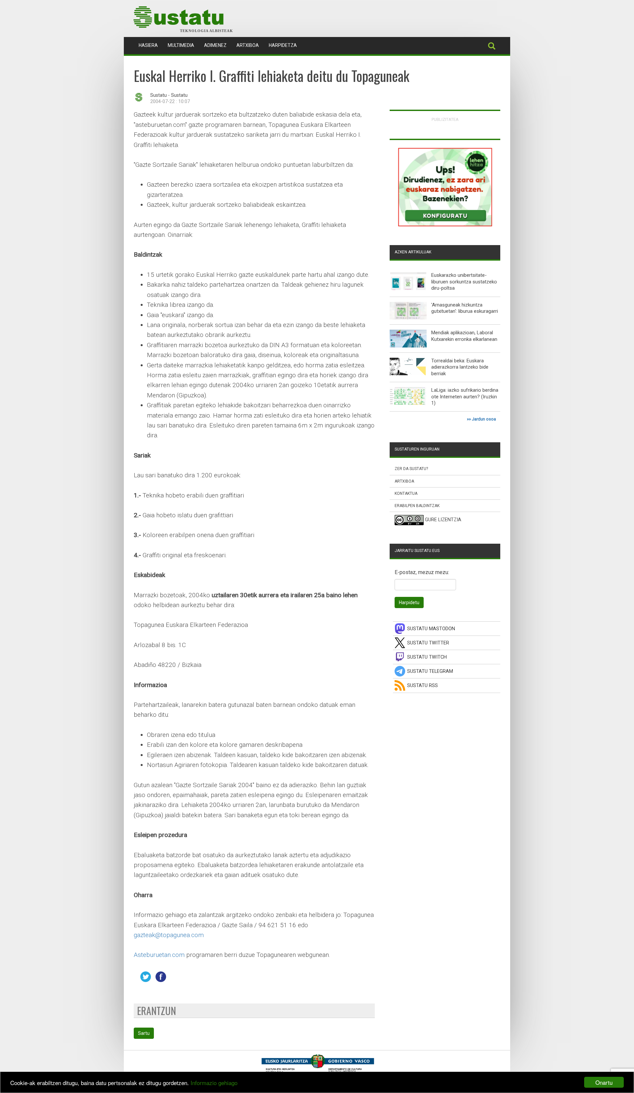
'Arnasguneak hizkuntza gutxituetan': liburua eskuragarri (464, 308)
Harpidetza (283, 45)
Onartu (604, 1082)
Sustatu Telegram (430, 671)
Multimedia (181, 45)
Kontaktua (406, 493)
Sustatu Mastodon (431, 629)
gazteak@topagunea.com (169, 935)
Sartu (144, 1033)
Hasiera (151, 45)
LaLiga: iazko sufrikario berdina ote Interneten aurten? (464, 393)
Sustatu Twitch (427, 657)
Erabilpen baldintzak (417, 505)
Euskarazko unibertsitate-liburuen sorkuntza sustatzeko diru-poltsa (464, 281)
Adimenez (215, 45)
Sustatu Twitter (428, 643)
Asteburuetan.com (159, 955)
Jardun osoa (484, 419)
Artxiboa (247, 45)
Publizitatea (445, 119)
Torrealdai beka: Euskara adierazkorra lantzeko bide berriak (459, 367)
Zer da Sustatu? (411, 468)
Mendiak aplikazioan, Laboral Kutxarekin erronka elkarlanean (464, 336)
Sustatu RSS (422, 685)
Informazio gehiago (214, 1082)
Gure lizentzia (443, 520)
